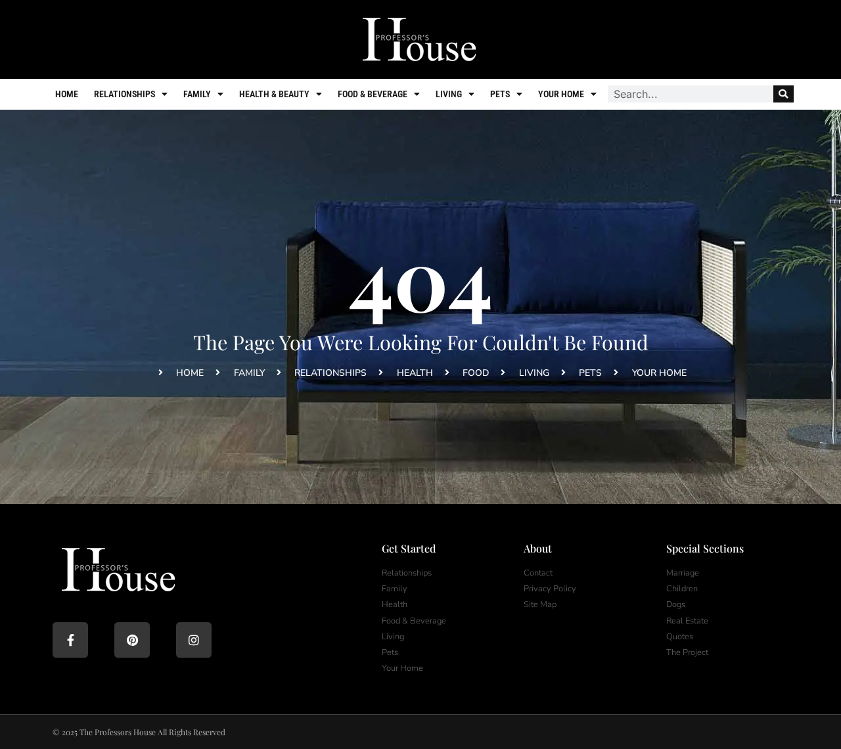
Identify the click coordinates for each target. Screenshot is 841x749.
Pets (500, 94)
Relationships (124, 94)
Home (66, 94)
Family (197, 94)
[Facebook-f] (70, 640)
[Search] (783, 93)
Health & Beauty (274, 94)
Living (449, 94)
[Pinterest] (132, 640)
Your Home (561, 94)
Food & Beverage (372, 94)
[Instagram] (194, 640)
